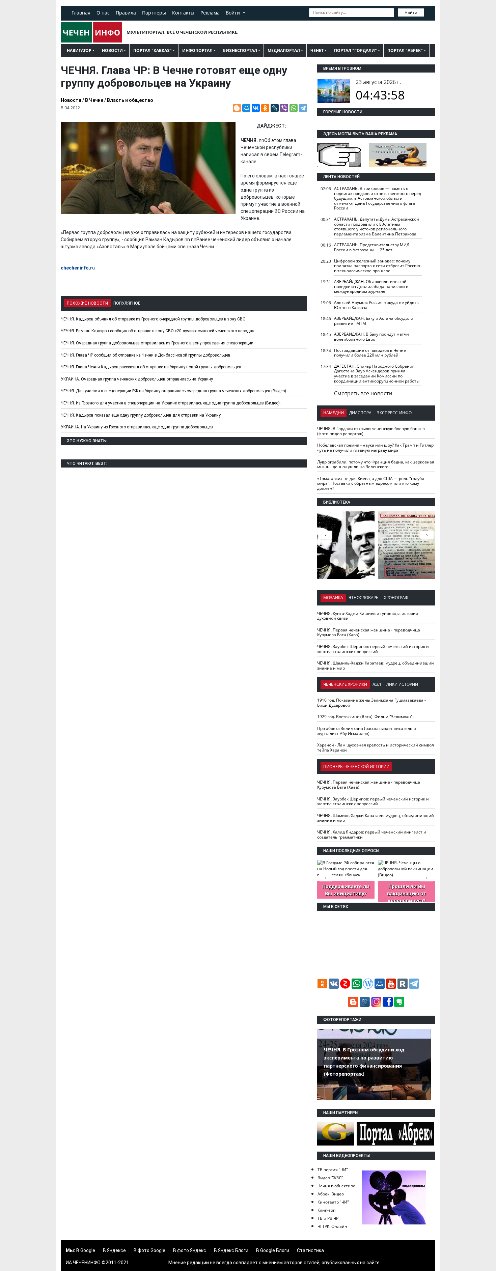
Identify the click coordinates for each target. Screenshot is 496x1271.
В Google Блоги (272, 1250)
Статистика (310, 1250)
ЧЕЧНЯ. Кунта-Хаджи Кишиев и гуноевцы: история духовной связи (367, 616)
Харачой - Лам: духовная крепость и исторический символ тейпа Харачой (375, 747)
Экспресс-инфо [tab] (394, 413)
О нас (103, 12)
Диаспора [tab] (360, 413)
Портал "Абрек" (405, 50)
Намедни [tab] (333, 413)
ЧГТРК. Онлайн (332, 1226)
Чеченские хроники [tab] (345, 684)
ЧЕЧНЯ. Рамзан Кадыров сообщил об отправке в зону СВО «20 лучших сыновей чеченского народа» (157, 331)
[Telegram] (303, 108)
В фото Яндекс (189, 1250)
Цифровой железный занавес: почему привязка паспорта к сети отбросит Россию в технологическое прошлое (377, 266)
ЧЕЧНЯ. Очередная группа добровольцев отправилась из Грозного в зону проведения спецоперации (157, 343)
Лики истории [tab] (402, 684)
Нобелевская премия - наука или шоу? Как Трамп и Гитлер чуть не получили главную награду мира (375, 447)
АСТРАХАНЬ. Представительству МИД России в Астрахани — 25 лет (371, 247)
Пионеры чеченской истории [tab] (356, 766)
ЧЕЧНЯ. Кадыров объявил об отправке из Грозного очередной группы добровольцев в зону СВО (153, 319)
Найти (411, 12)
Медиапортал (284, 50)
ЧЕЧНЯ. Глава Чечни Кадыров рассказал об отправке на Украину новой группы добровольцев (151, 367)
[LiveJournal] (275, 108)
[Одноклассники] (265, 108)
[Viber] (284, 108)
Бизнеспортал (240, 50)
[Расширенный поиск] (428, 12)
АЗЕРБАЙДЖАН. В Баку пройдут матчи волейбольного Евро (371, 336)
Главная (81, 12)
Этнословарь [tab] (364, 597)
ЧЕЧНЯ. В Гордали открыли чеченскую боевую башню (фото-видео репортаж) (371, 431)
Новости (112, 50)
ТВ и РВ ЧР (328, 1218)
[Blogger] (237, 108)
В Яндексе (114, 1250)
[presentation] (427, 535)
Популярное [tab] (126, 303)
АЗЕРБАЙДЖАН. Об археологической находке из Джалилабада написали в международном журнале (371, 286)
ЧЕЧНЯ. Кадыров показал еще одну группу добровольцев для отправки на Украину (141, 415)
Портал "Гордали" (355, 50)
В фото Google (149, 1250)
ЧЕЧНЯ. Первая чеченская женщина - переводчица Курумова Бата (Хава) (368, 632)
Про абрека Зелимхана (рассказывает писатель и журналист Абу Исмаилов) (366, 731)
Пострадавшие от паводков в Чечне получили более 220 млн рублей (370, 352)
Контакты (183, 12)
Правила (126, 12)
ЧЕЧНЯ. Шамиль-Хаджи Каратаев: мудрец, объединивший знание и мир (375, 665)
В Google (85, 1250)
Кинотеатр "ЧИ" (333, 1202)
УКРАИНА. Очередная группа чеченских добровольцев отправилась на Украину (137, 379)
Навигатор (79, 50)
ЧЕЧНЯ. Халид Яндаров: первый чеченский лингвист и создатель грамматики (371, 834)
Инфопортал (197, 50)
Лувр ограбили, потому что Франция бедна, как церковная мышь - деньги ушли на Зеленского (375, 464)
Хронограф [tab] (396, 597)
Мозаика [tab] (333, 597)
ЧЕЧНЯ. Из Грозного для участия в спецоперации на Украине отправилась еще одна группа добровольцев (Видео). (171, 403)
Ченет (317, 50)
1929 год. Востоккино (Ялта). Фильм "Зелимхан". (365, 716)
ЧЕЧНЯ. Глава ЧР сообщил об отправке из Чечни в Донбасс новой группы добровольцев (145, 355)
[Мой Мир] (246, 108)
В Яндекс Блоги (231, 1250)
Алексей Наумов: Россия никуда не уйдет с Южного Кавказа (376, 305)
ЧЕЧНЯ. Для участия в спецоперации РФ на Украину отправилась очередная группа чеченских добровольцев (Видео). (174, 391)
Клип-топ (326, 1210)
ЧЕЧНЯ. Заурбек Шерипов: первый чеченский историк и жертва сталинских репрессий (373, 649)
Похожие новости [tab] (87, 303)
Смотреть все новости (363, 393)
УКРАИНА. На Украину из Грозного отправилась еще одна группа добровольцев (137, 427)
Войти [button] (233, 12)
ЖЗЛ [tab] (377, 684)
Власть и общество (130, 100)
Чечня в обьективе (336, 1186)
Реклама (210, 12)
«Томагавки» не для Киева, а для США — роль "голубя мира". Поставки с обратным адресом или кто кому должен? (370, 483)
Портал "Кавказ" (152, 50)
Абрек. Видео (331, 1194)
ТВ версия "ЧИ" (333, 1170)
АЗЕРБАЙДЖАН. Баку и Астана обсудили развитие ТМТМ (373, 320)
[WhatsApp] (294, 108)
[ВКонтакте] (256, 108)
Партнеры (154, 12)
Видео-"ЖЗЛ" (330, 1178)
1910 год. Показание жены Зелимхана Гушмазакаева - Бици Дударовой (371, 702)
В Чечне (94, 100)
